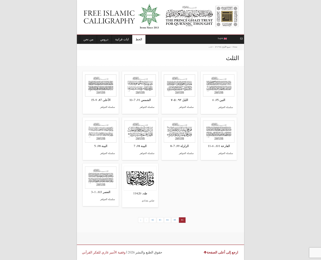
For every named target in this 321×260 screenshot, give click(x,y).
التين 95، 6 (218, 100)
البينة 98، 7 (140, 146)
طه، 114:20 (140, 193)
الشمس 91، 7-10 (140, 100)
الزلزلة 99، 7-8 (179, 146)
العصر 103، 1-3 (100, 192)
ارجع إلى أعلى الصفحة (222, 252)
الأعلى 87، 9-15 (101, 100)
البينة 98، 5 (100, 146)
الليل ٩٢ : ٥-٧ (179, 100)
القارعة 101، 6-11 (219, 146)
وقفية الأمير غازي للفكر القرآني (104, 252)
